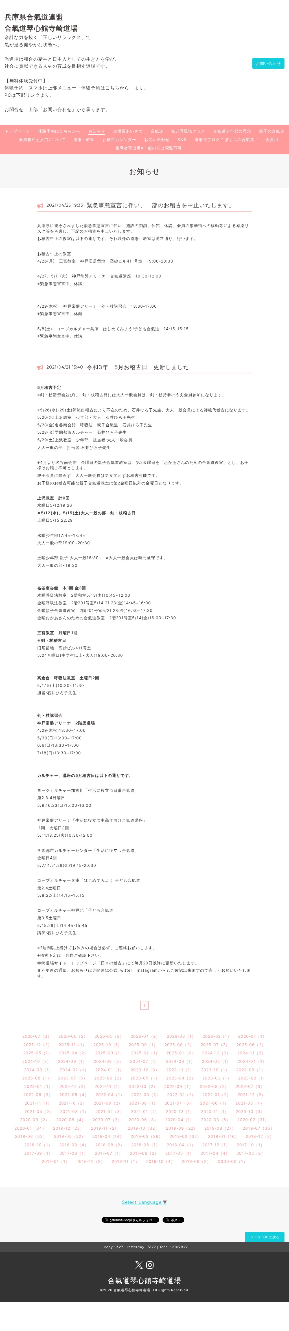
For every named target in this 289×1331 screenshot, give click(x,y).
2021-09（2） (108, 1103)
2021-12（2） (252, 1094)
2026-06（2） (73, 1036)
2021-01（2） (145, 1111)
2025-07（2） (215, 1044)
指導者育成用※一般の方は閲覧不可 (148, 148)
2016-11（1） (125, 1161)
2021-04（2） (39, 1111)
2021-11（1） (38, 1103)
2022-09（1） (178, 1086)
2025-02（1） (145, 1052)
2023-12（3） (145, 1069)
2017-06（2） (144, 1153)
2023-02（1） (252, 1078)
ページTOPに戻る (265, 1237)
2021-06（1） (214, 1103)
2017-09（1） (38, 1153)
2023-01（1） (38, 1086)
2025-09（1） (143, 1044)
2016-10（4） (160, 1161)
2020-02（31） (253, 1119)
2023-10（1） (215, 1069)
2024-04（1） (252, 1061)
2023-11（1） (180, 1069)
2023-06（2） (109, 1078)
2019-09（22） (182, 1128)
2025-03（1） (109, 1052)
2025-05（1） (37, 1052)
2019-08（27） (220, 1128)
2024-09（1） (72, 1061)
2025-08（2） (179, 1044)
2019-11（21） (106, 1128)
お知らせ (96, 131)
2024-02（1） (74, 1069)
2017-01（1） (56, 1161)
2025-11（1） (73, 1044)
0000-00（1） (233, 1161)
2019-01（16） (223, 1136)
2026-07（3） (37, 1036)
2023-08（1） (36, 1078)
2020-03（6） (216, 1119)
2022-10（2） (143, 1086)
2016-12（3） (90, 1161)
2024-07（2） (144, 1061)
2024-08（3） (108, 1061)
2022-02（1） (181, 1094)
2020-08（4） (71, 1119)
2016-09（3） (196, 1161)
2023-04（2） (181, 1078)
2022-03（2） (145, 1094)
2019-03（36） (147, 1136)
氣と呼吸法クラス (188, 131)
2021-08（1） (143, 1103)
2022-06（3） (38, 1094)
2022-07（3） (250, 1086)
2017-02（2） (251, 1153)
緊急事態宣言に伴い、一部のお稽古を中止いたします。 (161, 205)
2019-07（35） (259, 1128)
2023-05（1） (144, 1078)
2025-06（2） (251, 1044)
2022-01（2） (216, 1094)
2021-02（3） (109, 1111)
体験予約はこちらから (59, 131)
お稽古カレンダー (119, 139)
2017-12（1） (216, 1144)
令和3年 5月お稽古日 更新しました (138, 367)
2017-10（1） (251, 1144)
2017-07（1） (109, 1153)
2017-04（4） (215, 1153)
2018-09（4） (74, 1144)
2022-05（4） (74, 1094)
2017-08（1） (74, 1153)
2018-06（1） (145, 1144)
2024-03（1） (38, 1069)
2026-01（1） (252, 1036)
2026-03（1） (181, 1036)
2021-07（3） (179, 1103)
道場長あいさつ (128, 131)
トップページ (17, 131)
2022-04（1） (110, 1094)
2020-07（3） (107, 1119)
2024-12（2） (216, 1052)
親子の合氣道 (271, 131)
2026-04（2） (145, 1036)
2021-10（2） (73, 1103)
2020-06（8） (143, 1119)
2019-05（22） (70, 1136)
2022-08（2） (214, 1086)
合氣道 (157, 131)
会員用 (272, 139)
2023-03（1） (216, 1078)
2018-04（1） (181, 1144)
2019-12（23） (68, 1128)
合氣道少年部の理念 (232, 131)
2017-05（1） (179, 1153)
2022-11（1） (108, 1086)
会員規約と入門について (42, 139)
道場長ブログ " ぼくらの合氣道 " (226, 139)
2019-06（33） (31, 1136)
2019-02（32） (185, 1136)
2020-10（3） (250, 1111)
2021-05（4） (249, 1103)
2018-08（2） (109, 1144)
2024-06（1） (180, 1061)
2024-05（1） (216, 1061)
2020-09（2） (34, 1119)
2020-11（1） (215, 1111)
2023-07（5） (72, 1078)
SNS (182, 139)
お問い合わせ (268, 63)
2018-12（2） (260, 1136)
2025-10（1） (107, 1044)
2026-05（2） (109, 1036)
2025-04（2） (73, 1052)
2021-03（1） (74, 1111)
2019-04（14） (108, 1136)
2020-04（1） (179, 1119)
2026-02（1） (217, 1036)
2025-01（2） (181, 1052)
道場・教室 (84, 139)
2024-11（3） (251, 1052)
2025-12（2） (37, 1044)
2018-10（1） (38, 1144)
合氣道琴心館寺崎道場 (144, 1280)
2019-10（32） (143, 1128)
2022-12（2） (74, 1086)
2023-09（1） (250, 1069)
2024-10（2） (36, 1061)
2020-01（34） (30, 1128)
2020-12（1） (180, 1111)
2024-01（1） (109, 1069)
